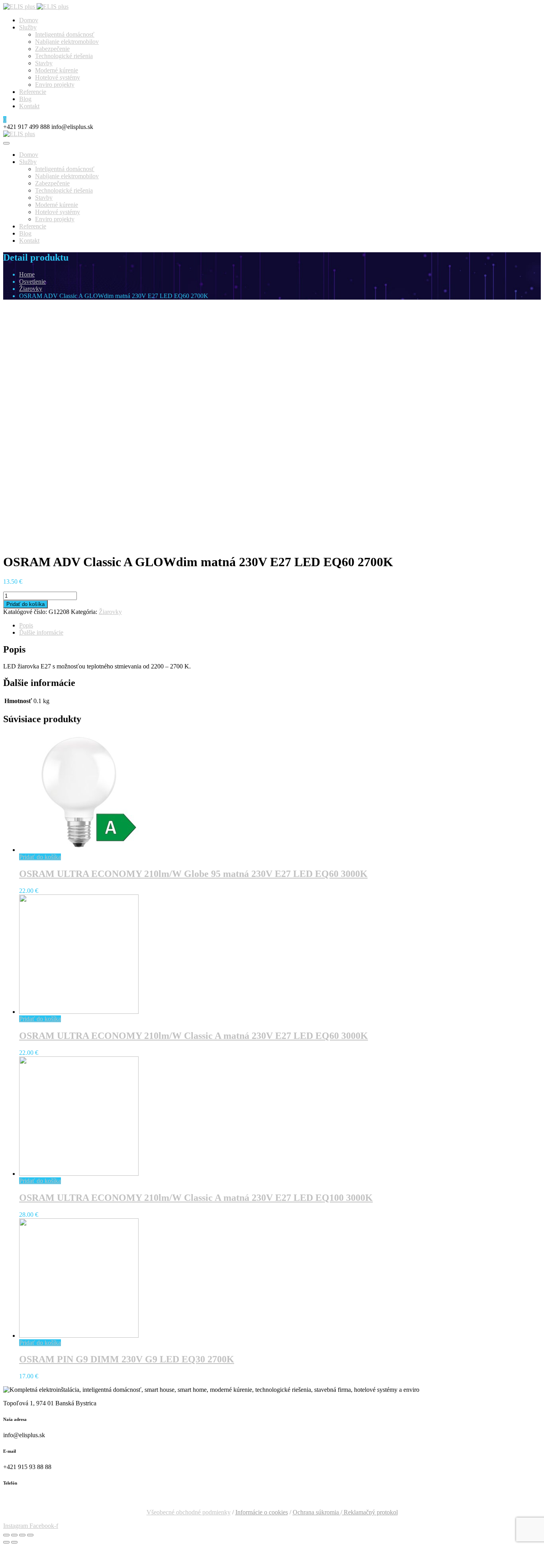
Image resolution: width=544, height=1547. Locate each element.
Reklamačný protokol (370, 1512)
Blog (25, 98)
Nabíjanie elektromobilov (67, 41)
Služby (28, 27)
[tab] (280, 625)
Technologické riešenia (64, 56)
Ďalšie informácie (41, 632)
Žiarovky (30, 288)
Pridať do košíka (25, 604)
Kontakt (29, 106)
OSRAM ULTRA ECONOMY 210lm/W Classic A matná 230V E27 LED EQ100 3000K (196, 1197)
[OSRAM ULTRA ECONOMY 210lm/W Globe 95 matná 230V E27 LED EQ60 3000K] (79, 849)
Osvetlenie (32, 281)
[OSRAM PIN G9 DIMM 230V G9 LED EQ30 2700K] (79, 1335)
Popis (26, 625)
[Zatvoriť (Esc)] (6, 1535)
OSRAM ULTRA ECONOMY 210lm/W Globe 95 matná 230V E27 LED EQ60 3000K (193, 874)
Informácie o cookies (261, 1512)
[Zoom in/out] (30, 1535)
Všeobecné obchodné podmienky (189, 1512)
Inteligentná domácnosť (64, 34)
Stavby (44, 63)
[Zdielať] (14, 1535)
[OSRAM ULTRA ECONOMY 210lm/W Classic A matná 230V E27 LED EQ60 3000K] (79, 1011)
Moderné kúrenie (56, 70)
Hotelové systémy (57, 77)
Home (27, 274)
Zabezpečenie (52, 48)
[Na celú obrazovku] (22, 1535)
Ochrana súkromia (316, 1512)
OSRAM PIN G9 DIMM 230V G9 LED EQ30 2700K (126, 1359)
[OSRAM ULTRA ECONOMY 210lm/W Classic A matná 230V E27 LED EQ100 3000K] (79, 1173)
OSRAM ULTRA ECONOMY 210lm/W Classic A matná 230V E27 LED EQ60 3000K (193, 1036)
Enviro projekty (54, 84)
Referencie (32, 91)
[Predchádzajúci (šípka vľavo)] (6, 1542)
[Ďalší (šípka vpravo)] (14, 1542)
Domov (28, 20)
